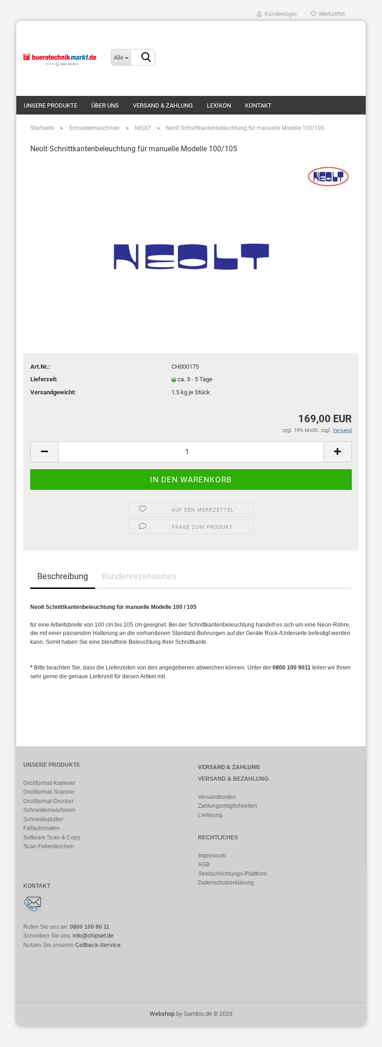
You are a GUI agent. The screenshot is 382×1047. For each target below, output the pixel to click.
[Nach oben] (356, 1033)
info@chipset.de (93, 935)
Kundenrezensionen (139, 576)
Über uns (105, 105)
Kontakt (258, 105)
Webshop (162, 1013)
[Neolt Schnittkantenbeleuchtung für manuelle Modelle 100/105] (191, 232)
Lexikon (219, 105)
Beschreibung (62, 576)
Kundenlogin (279, 14)
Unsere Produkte (50, 105)
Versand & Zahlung (163, 105)
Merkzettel (330, 14)
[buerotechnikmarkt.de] (60, 58)
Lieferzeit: (44, 379)
